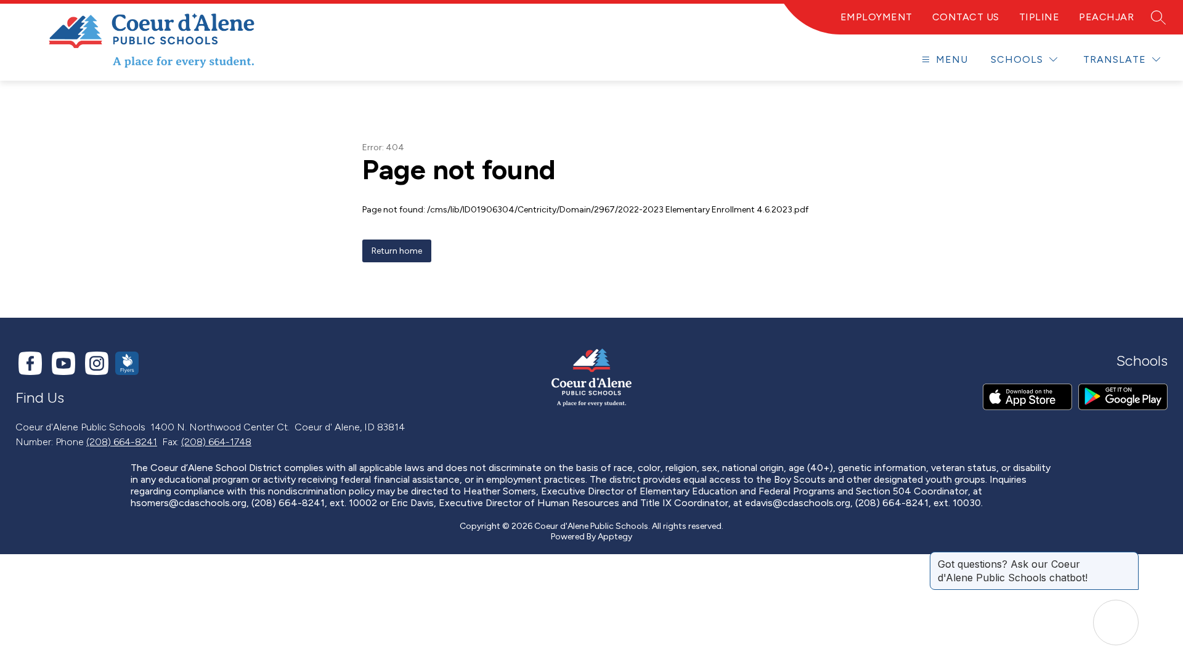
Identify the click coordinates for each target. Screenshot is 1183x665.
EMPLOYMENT (876, 17)
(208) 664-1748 (216, 442)
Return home (397, 251)
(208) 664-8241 (121, 442)
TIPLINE (1039, 17)
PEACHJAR (1106, 17)
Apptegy (615, 536)
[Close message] (1128, 557)
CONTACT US (965, 17)
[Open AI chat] (1116, 622)
